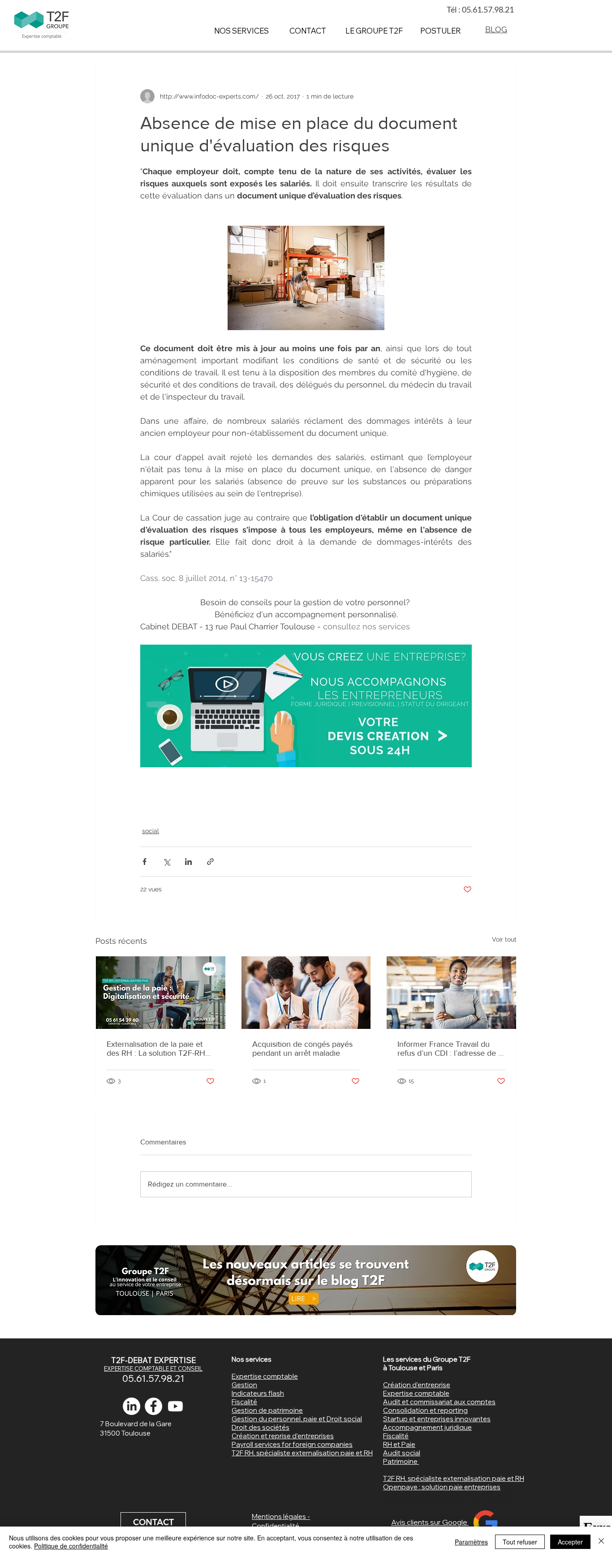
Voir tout (504, 939)
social (150, 830)
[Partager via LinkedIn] (188, 861)
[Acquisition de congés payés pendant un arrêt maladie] (306, 992)
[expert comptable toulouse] (153, 1406)
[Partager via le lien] (210, 861)
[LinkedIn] (131, 1406)
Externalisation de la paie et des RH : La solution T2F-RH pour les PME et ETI (156, 1049)
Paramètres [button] (471, 1541)
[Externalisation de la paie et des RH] (160, 992)
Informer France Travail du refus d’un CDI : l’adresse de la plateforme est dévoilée (450, 1049)
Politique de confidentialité (71, 1545)
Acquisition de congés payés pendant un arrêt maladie (302, 1049)
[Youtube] (175, 1406)
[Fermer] (601, 1542)
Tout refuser (520, 1541)
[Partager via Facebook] (144, 861)
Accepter (570, 1541)
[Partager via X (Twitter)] (166, 861)
